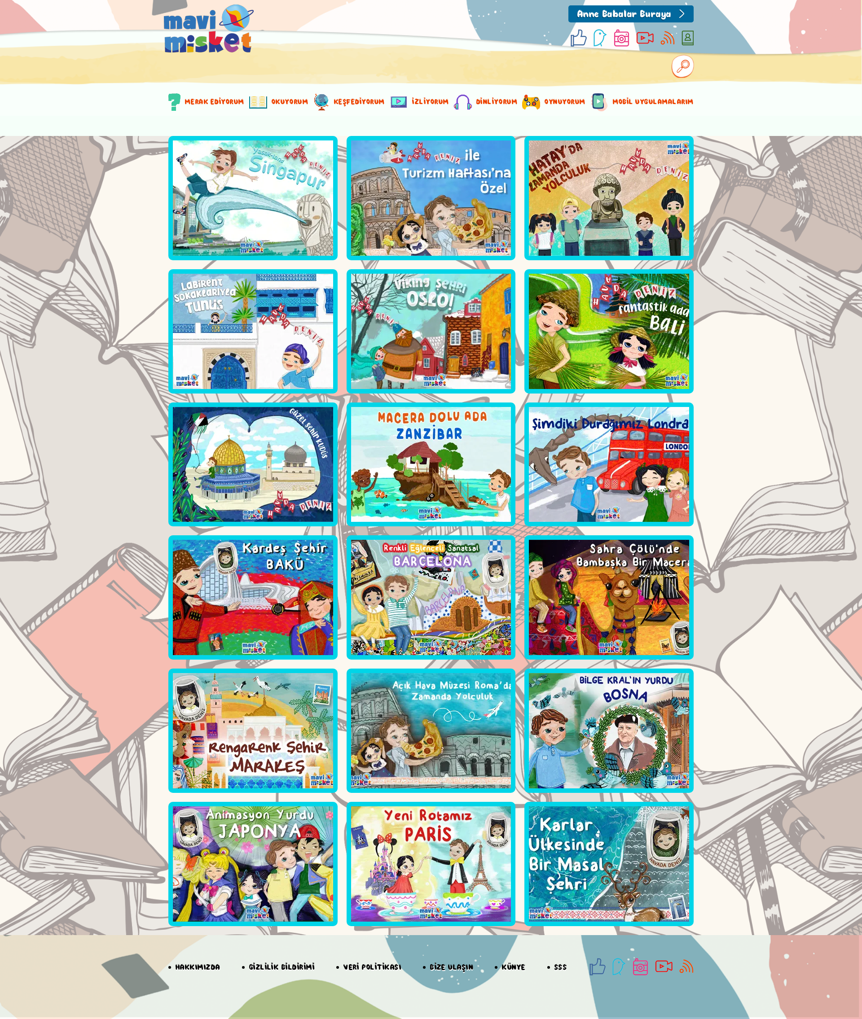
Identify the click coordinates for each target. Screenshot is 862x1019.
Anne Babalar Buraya (624, 14)
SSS (560, 967)
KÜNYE (513, 967)
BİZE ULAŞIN (451, 967)
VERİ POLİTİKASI (372, 967)
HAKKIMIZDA (198, 967)
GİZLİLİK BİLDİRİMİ (282, 967)
